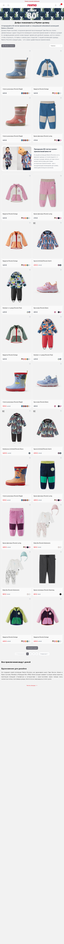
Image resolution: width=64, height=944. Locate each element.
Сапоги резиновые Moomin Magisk (13, 89)
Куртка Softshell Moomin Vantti (43, 261)
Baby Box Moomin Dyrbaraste (42, 543)
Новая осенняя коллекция (32, 1)
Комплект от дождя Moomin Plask (12, 308)
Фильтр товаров (9, 45)
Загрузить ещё (32, 648)
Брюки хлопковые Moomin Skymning (44, 590)
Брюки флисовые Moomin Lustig (43, 136)
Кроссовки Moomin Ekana (41, 308)
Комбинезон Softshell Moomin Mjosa (13, 449)
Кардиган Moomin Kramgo (41, 89)
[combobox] (56, 45)
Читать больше (31, 685)
